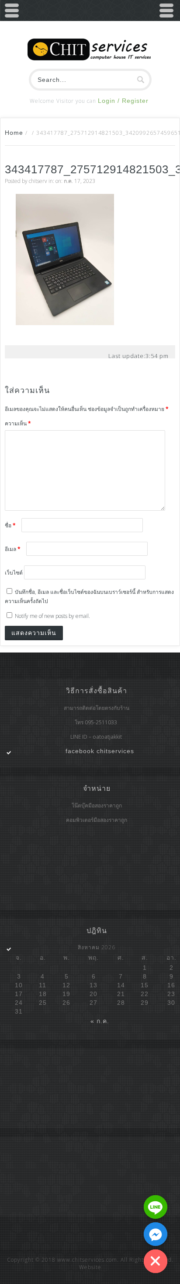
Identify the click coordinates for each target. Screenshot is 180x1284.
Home (14, 132)
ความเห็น (18, 423)
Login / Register (123, 100)
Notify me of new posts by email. (52, 616)
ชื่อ (10, 525)
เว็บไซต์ (14, 572)
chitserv (38, 181)
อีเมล (13, 549)
